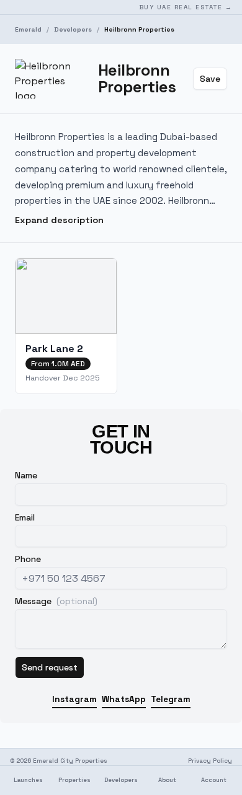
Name (26, 475)
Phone (28, 559)
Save (210, 78)
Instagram (74, 699)
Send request (50, 667)
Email (25, 517)
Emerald (28, 29)
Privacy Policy (210, 761)
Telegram (170, 699)
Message (56, 601)
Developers (73, 29)
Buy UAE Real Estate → (186, 7)
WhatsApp (124, 699)
